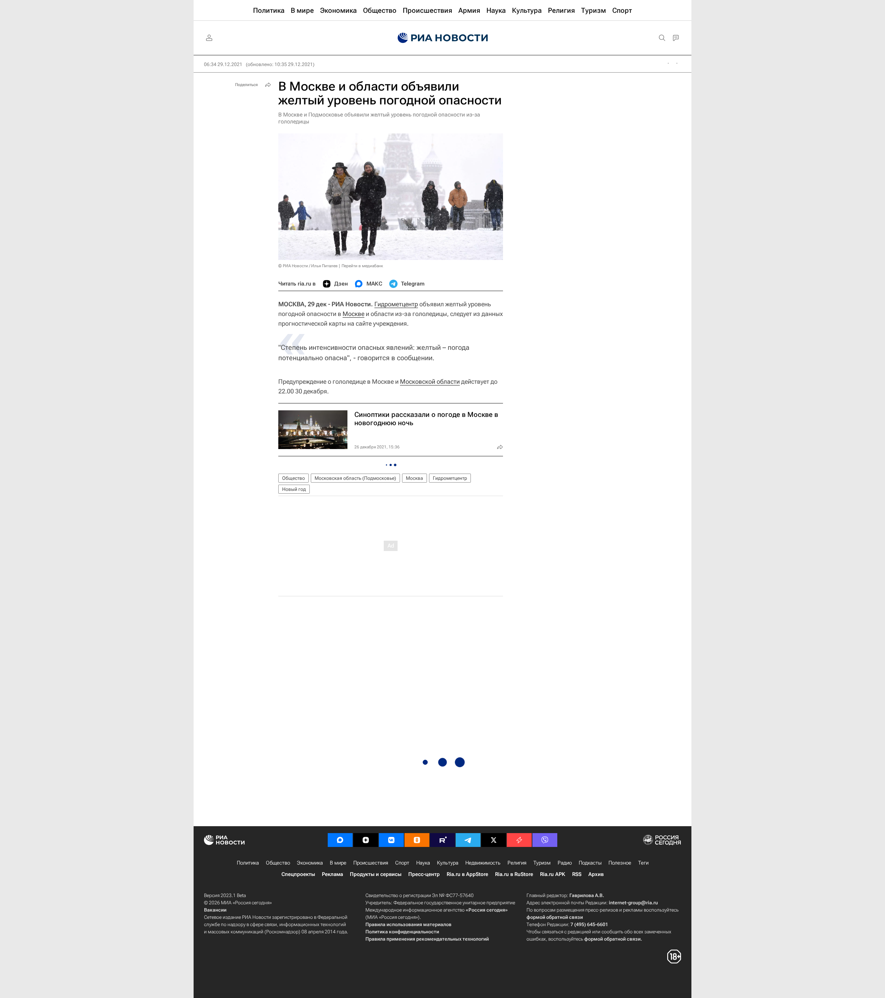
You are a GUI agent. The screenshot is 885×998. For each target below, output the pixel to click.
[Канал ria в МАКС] (340, 840)
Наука (423, 863)
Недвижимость (483, 863)
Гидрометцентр (396, 304)
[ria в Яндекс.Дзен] (365, 840)
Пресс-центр (424, 874)
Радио (565, 863)
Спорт (402, 863)
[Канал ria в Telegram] (468, 840)
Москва (414, 478)
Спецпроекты (298, 874)
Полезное (619, 863)
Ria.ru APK (552, 874)
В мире (338, 863)
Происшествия (370, 863)
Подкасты (590, 863)
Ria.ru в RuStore (514, 874)
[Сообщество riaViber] (544, 840)
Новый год (294, 489)
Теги (643, 863)
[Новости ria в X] (493, 840)
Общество (293, 478)
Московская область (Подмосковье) (355, 478)
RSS (576, 874)
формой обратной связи (555, 917)
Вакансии (215, 910)
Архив (596, 874)
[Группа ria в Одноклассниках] (416, 840)
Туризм (542, 863)
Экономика (310, 863)
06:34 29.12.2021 (223, 64)
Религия (517, 863)
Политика (248, 863)
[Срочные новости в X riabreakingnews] (519, 840)
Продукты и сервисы (375, 874)
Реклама (332, 874)
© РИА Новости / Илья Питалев (308, 265)
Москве (353, 313)
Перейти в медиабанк (362, 265)
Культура (447, 863)
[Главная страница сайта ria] (443, 38)
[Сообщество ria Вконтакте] (391, 840)
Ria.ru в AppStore (467, 874)
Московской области (430, 381)
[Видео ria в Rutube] (442, 840)
